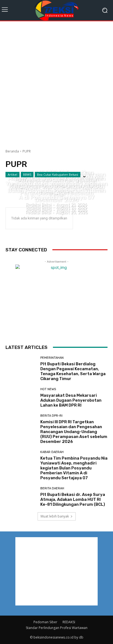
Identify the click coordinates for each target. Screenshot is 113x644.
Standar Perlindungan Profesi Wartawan (56, 627)
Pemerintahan (52, 357)
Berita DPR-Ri (56, 163)
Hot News (48, 389)
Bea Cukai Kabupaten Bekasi (57, 174)
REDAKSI (69, 622)
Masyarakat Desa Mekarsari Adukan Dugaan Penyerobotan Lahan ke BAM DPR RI (70, 400)
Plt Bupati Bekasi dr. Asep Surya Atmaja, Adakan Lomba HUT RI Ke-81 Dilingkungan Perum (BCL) (72, 499)
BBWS (27, 174)
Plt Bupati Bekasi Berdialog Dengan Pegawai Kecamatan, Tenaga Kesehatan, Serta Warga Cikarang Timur (73, 371)
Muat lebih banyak (55, 516)
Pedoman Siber (45, 622)
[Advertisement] (56, 83)
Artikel (12, 174)
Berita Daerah (52, 488)
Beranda (12, 151)
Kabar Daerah (56, 167)
